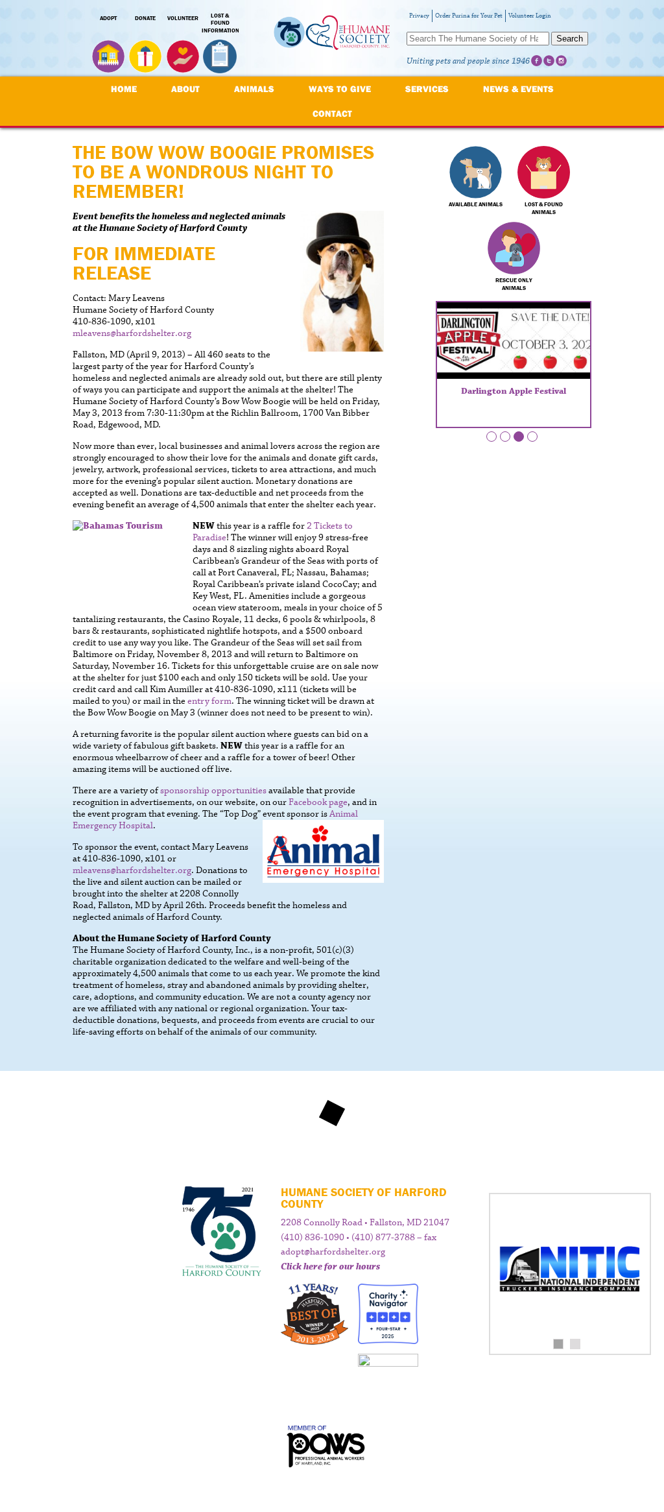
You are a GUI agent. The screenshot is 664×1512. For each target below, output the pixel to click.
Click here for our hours (330, 1266)
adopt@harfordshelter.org (333, 1251)
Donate (145, 18)
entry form (209, 701)
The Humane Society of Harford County (332, 38)
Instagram (561, 60)
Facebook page (318, 802)
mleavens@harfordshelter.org (132, 333)
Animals (254, 89)
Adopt (108, 18)
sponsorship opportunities (213, 790)
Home (124, 89)
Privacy (419, 16)
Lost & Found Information (220, 23)
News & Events (518, 89)
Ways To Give (340, 89)
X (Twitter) (548, 60)
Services (427, 89)
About (185, 89)
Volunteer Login (529, 16)
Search (569, 38)
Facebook (536, 60)
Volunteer (182, 18)
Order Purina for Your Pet (469, 16)
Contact (332, 113)
